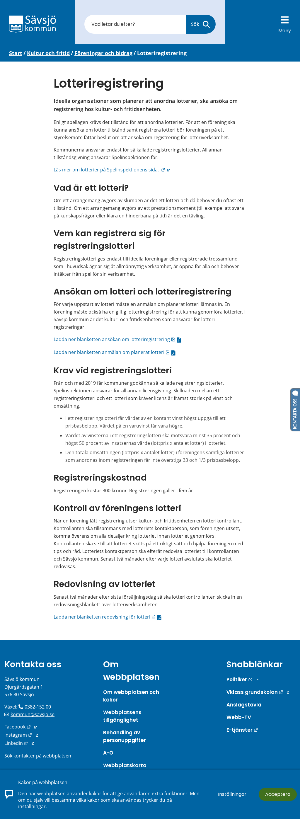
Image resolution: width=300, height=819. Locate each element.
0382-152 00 (38, 707)
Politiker (242, 679)
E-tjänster (242, 729)
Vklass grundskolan (257, 692)
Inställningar (232, 794)
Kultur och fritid (48, 53)
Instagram (21, 735)
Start (15, 53)
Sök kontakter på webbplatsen (37, 755)
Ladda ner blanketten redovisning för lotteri (109, 617)
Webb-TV (238, 717)
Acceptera (277, 794)
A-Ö (108, 752)
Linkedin (19, 743)
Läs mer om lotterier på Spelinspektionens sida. (112, 169)
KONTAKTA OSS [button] (295, 412)
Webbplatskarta (124, 765)
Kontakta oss (32, 664)
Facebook (20, 726)
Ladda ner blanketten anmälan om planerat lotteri (116, 352)
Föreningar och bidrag (103, 53)
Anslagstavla (243, 704)
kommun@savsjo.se (32, 714)
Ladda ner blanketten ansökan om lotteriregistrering (119, 339)
